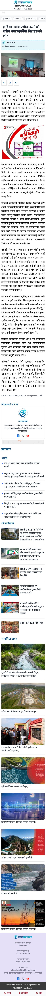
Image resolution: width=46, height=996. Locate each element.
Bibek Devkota (28, 988)
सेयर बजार (18, 18)
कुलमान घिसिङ (31, 18)
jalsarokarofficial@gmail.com (23, 970)
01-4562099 (23, 967)
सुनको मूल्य (6, 18)
